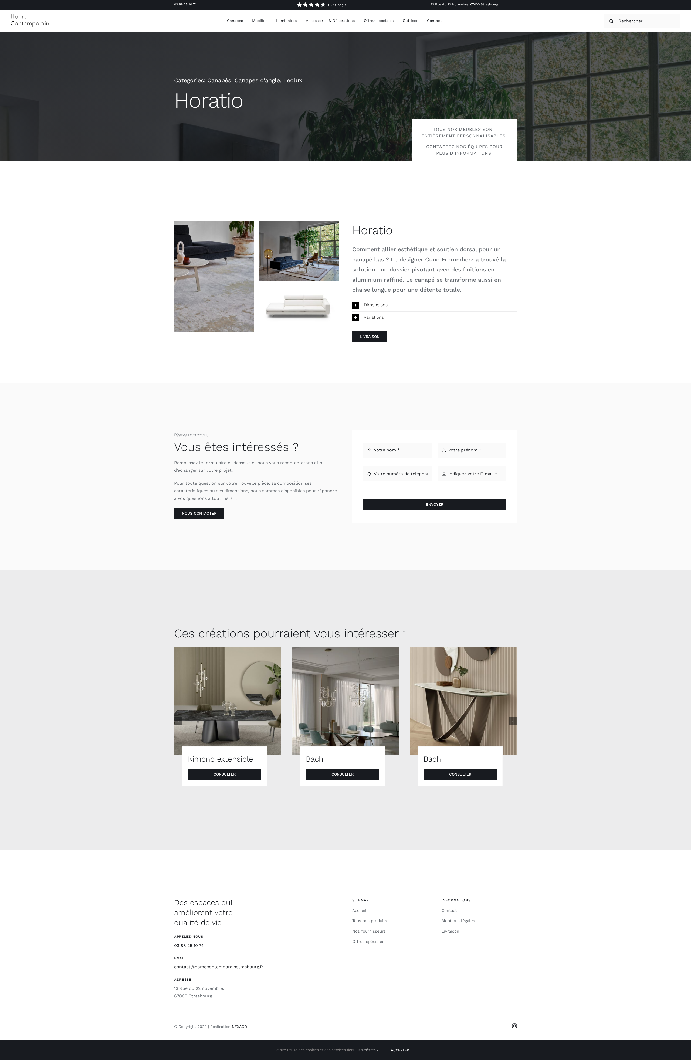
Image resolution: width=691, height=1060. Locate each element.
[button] (434, 305)
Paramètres (366, 1050)
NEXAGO (239, 1026)
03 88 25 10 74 (185, 4)
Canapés (219, 80)
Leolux (292, 80)
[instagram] (514, 1025)
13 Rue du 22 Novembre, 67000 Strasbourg (464, 4)
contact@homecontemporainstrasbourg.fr (218, 966)
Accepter (400, 1050)
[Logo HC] (30, 16)
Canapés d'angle (257, 80)
